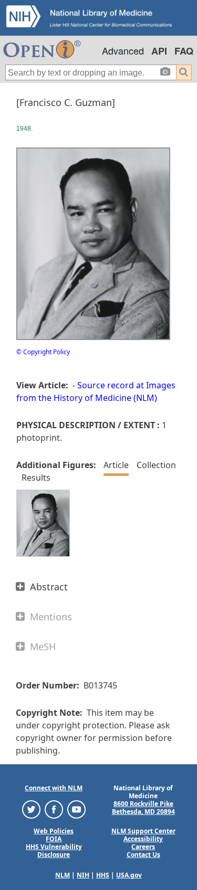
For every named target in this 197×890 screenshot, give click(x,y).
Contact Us (143, 854)
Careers (143, 846)
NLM (62, 875)
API (159, 51)
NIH (83, 875)
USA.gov (129, 875)
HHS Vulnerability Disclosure (54, 850)
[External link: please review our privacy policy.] (31, 808)
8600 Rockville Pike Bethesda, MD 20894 (143, 807)
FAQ (183, 51)
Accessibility (143, 838)
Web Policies (54, 831)
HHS (102, 875)
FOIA (53, 838)
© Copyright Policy (43, 351)
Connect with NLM (53, 787)
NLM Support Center (143, 831)
